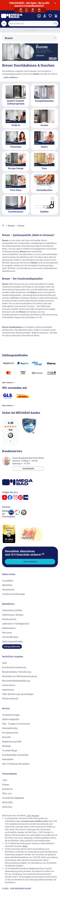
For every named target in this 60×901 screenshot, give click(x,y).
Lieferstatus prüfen (12, 610)
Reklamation (9, 628)
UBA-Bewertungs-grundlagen (18, 693)
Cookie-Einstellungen (13, 593)
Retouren (7, 632)
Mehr (25, 846)
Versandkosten (10, 636)
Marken (11, 225)
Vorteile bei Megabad (13, 797)
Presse (5, 784)
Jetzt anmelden (30, 562)
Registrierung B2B (11, 741)
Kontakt (6, 736)
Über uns (7, 793)
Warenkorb (8, 589)
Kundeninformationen (14, 667)
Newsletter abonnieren (24, 552)
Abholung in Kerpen (12, 614)
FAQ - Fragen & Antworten (16, 723)
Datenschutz (8, 685)
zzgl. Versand (33, 815)
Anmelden (7, 580)
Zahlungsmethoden (12, 641)
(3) (43, 553)
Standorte (7, 788)
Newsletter (8, 759)
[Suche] (55, 23)
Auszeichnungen (11, 714)
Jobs (4, 780)
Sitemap (6, 745)
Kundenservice (10, 732)
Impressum (8, 689)
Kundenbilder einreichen (15, 754)
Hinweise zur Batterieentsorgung (19, 676)
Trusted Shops (9, 750)
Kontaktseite (28, 468)
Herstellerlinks (10, 728)
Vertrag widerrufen (12, 646)
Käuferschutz (9, 619)
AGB (4, 662)
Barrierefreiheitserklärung (16, 680)
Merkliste (7, 584)
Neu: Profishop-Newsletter (16, 763)
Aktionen (7, 806)
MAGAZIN (7, 802)
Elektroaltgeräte (10, 719)
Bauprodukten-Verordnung (16, 671)
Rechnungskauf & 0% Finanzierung (30, 30)
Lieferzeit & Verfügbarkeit (15, 623)
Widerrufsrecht (10, 698)
